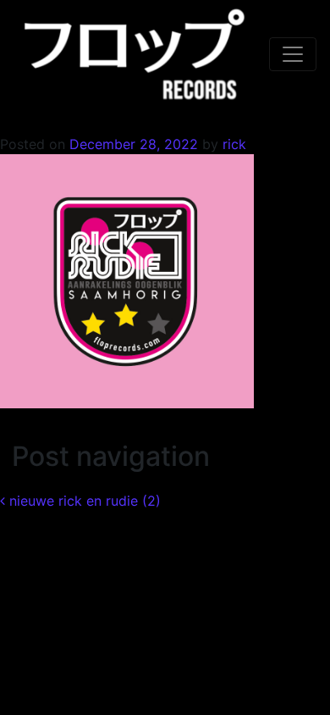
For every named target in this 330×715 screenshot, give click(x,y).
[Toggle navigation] (292, 54)
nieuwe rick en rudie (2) (83, 500)
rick (232, 144)
